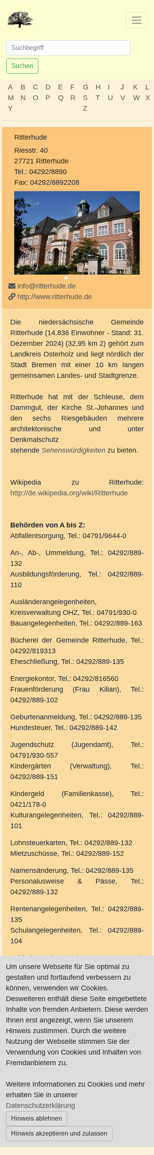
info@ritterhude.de (46, 286)
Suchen (22, 66)
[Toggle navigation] (137, 20)
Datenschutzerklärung (40, 1105)
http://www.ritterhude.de (53, 297)
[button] (23, 233)
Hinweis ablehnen (36, 1118)
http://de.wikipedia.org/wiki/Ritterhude (69, 493)
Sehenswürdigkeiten (73, 450)
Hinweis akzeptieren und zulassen (59, 1133)
